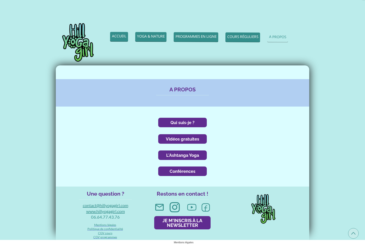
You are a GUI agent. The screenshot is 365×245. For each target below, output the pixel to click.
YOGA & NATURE (151, 36)
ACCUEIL (119, 36)
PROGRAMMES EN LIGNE (196, 36)
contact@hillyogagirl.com (105, 205)
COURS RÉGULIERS (242, 36)
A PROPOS (277, 36)
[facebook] (206, 207)
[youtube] (192, 207)
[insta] (175, 207)
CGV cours (105, 233)
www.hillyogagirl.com (105, 211)
